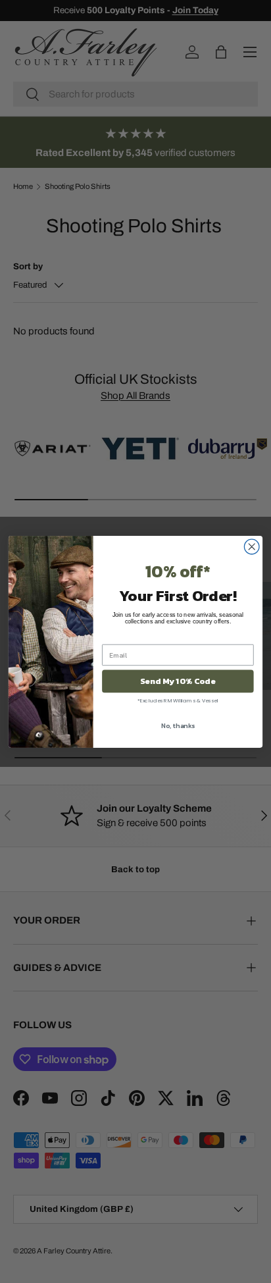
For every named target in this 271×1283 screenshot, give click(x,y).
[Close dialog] (251, 546)
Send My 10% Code (177, 681)
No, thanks (178, 725)
